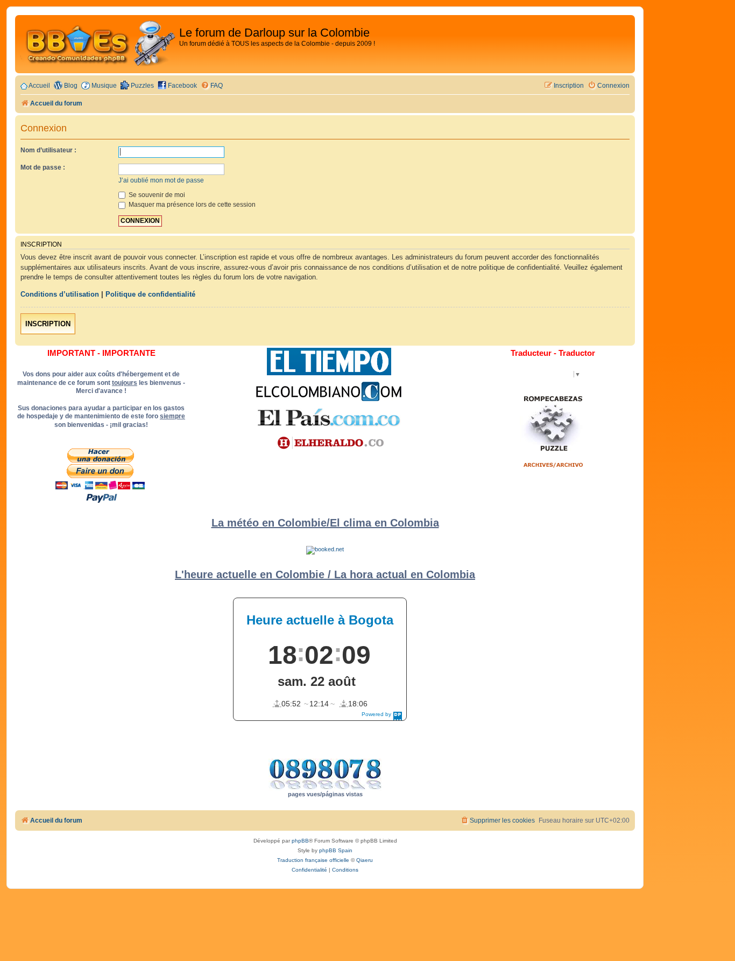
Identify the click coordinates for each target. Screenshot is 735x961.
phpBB (300, 841)
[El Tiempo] (329, 361)
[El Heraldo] (328, 443)
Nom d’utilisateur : (48, 150)
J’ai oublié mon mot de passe (161, 180)
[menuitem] (212, 86)
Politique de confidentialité (150, 294)
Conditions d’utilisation (59, 294)
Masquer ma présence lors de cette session (191, 204)
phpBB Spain (335, 850)
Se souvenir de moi (156, 195)
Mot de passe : (42, 167)
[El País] (328, 417)
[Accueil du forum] (98, 44)
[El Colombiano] (328, 391)
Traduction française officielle (313, 860)
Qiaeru (364, 860)
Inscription (47, 324)
